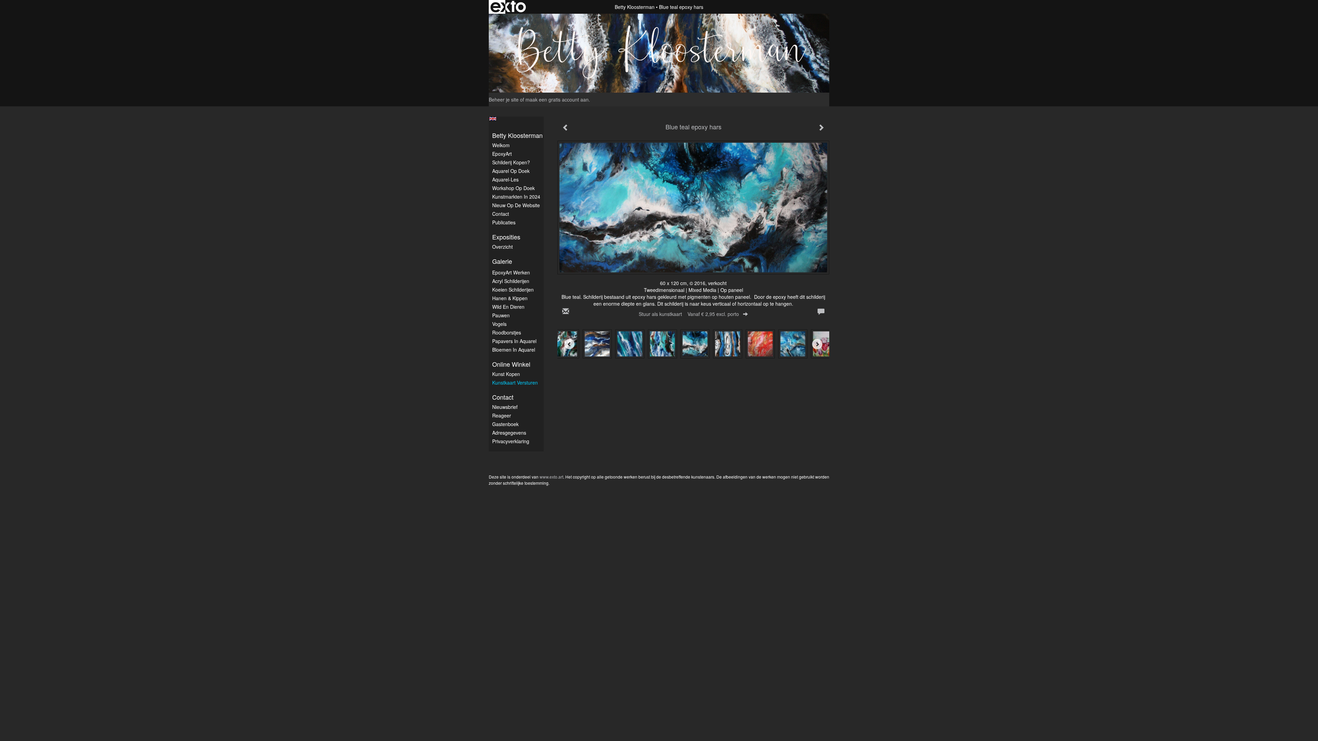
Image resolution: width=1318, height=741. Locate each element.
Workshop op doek (513, 188)
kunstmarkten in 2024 (516, 196)
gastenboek (505, 424)
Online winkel (511, 364)
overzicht (502, 246)
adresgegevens (509, 432)
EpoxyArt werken (511, 272)
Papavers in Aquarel (514, 341)
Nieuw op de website (516, 205)
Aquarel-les (505, 179)
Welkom (501, 145)
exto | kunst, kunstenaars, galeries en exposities (508, 7)
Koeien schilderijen (513, 289)
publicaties (504, 222)
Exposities (506, 237)
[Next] (817, 344)
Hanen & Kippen (510, 298)
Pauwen (501, 315)
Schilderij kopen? (511, 162)
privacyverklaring (510, 441)
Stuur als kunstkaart (689, 313)
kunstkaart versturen (515, 382)
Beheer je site (504, 99)
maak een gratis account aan (557, 99)
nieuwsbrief (505, 406)
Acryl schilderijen (510, 281)
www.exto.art (551, 477)
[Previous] (569, 344)
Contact (500, 213)
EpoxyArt (502, 153)
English (493, 119)
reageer (501, 415)
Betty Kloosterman (635, 6)
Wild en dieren (508, 306)
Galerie (502, 261)
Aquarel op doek (511, 170)
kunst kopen (506, 373)
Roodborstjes (506, 332)
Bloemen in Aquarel (513, 349)
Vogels (499, 323)
